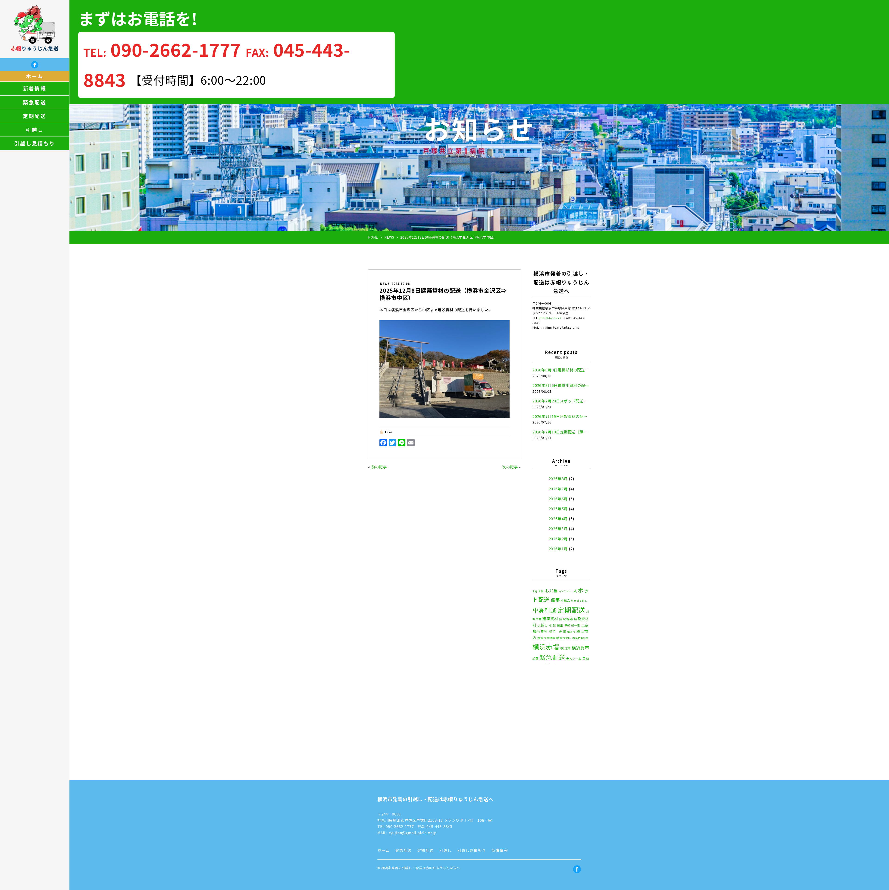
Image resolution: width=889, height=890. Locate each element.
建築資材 (550, 618)
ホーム (34, 76)
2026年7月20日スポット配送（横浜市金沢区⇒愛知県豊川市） (561, 401)
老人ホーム (573, 659)
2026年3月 (558, 528)
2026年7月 (558, 489)
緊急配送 (34, 102)
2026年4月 (558, 518)
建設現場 (566, 618)
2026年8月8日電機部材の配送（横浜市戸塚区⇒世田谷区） (561, 370)
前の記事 (379, 467)
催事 (555, 600)
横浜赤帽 (545, 646)
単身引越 (544, 610)
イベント (565, 591)
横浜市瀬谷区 (580, 638)
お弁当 (551, 591)
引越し (35, 129)
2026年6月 (558, 498)
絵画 (535, 659)
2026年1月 (558, 548)
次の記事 (510, 467)
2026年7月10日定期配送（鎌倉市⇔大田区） (561, 432)
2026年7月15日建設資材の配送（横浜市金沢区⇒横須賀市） (561, 416)
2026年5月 (558, 508)
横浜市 (571, 632)
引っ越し (540, 625)
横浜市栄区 (563, 638)
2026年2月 (558, 538)
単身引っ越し (579, 600)
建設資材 (581, 618)
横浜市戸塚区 (546, 638)
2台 (534, 591)
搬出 (560, 625)
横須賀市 (580, 647)
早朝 (567, 625)
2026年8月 (558, 478)
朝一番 (575, 625)
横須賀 (565, 648)
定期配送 (34, 115)
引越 (552, 625)
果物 (544, 631)
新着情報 (34, 88)
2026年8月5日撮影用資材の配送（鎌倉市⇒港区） (561, 385)
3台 (541, 591)
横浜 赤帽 (557, 631)
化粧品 (565, 600)
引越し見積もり (34, 143)
